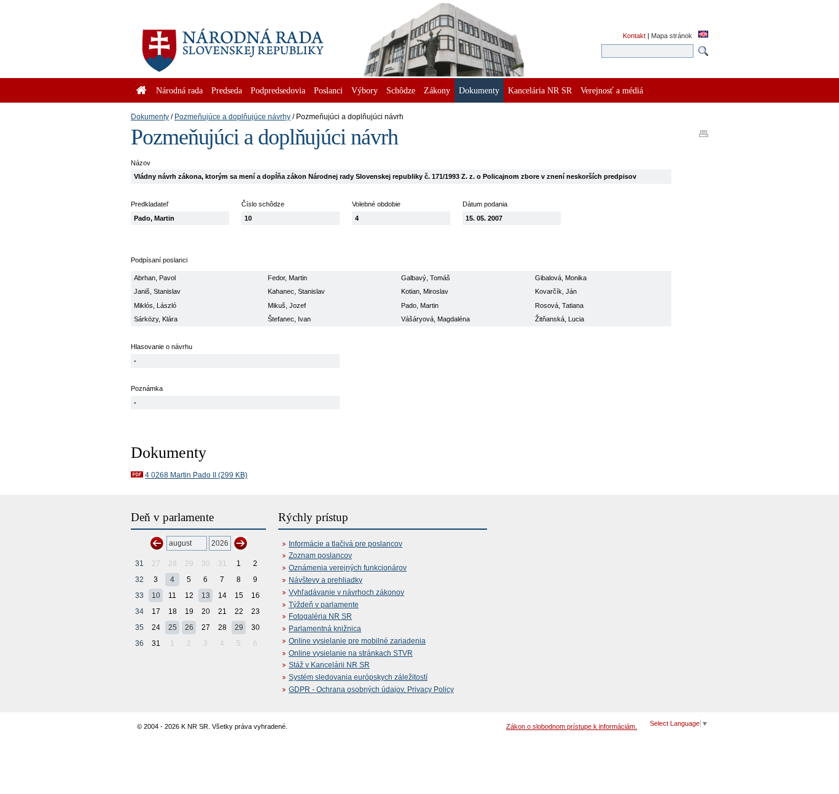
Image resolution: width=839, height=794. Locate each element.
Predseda (226, 90)
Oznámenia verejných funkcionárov (348, 568)
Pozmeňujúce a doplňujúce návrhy (232, 116)
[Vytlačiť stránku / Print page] (703, 129)
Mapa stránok (671, 35)
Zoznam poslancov (320, 555)
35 (139, 627)
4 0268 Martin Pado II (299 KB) (196, 475)
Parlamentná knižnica (325, 628)
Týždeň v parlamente (324, 604)
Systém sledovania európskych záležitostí (358, 677)
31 (139, 563)
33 (139, 595)
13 (205, 595)
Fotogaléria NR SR (320, 616)
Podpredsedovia (278, 90)
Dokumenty (150, 116)
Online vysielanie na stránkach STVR (351, 653)
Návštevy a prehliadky (325, 580)
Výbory (364, 90)
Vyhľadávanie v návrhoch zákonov (346, 592)
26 (189, 627)
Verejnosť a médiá (611, 90)
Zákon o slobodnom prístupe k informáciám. (571, 726)
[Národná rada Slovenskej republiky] (272, 43)
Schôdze (400, 90)
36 (139, 643)
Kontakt (634, 35)
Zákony (437, 90)
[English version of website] (703, 35)
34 (139, 611)
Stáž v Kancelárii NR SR (329, 665)
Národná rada (179, 90)
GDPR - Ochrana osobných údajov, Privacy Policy (371, 689)
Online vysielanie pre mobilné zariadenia (357, 641)
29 (239, 627)
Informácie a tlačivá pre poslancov (345, 544)
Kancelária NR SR (540, 90)
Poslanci (328, 90)
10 (156, 595)
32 (139, 579)
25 (172, 627)
